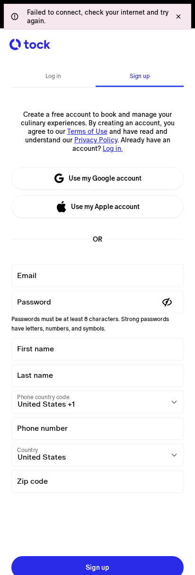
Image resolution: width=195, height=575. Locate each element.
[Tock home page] (29, 44)
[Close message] (178, 16)
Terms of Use (87, 131)
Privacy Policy (95, 140)
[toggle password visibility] (167, 302)
